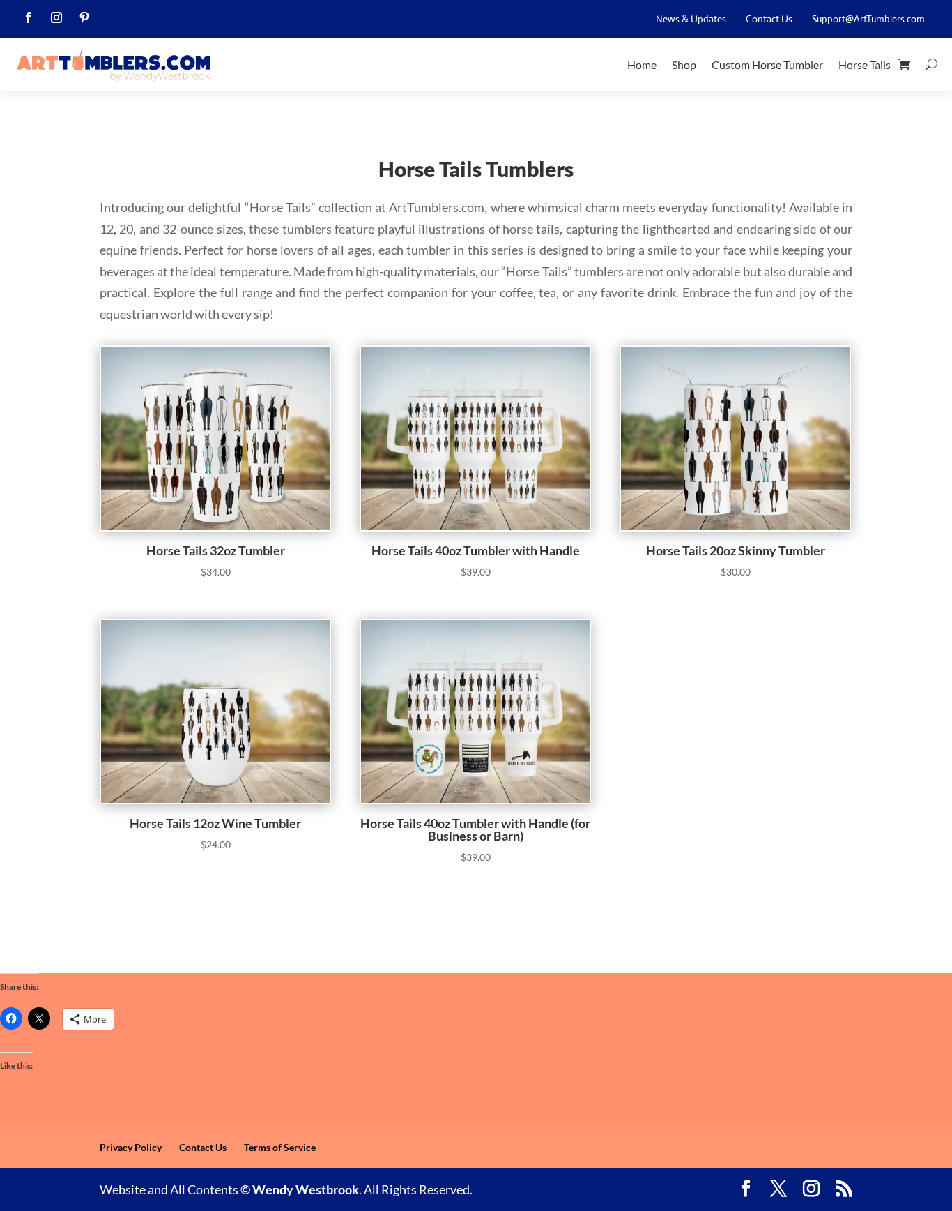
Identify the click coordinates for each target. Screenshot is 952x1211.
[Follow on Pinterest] (84, 17)
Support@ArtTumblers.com (868, 19)
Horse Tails (864, 64)
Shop (684, 64)
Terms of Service (280, 1147)
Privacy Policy (131, 1147)
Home (642, 64)
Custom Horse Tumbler (767, 64)
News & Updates (691, 19)
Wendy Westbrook (305, 1189)
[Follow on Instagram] (56, 17)
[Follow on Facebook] (28, 17)
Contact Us (769, 19)
